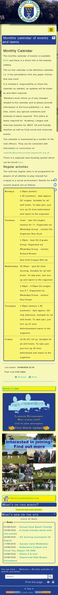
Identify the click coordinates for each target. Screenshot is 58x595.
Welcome (24, 569)
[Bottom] (55, 189)
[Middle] (55, 184)
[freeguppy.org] (13, 593)
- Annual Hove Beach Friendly (35, 527)
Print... (35, 377)
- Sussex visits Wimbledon (33, 544)
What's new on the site (28, 514)
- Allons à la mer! (28, 554)
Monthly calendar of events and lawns (25, 40)
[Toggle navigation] (51, 29)
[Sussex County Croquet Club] (29, 11)
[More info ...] (43, 593)
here (6, 60)
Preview (22, 377)
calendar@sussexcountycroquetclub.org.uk (26, 153)
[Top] (55, 179)
